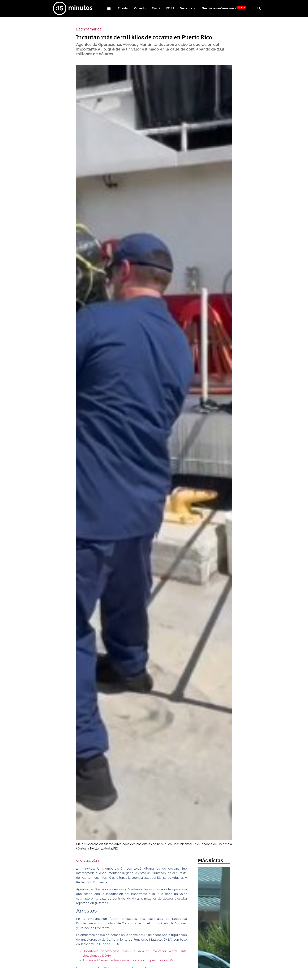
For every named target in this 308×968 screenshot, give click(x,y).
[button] (108, 8)
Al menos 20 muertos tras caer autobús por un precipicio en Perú (130, 960)
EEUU (170, 8)
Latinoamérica (89, 29)
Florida (123, 8)
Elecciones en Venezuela (223, 8)
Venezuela (187, 8)
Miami (156, 8)
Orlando (139, 8)
